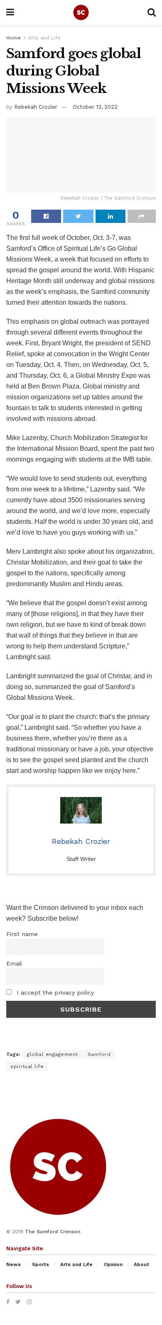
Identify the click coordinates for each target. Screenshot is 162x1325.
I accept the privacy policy (54, 992)
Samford (99, 1054)
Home (13, 38)
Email (14, 963)
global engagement (52, 1054)
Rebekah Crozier (35, 107)
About (141, 1264)
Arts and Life (44, 38)
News (13, 1264)
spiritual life (27, 1066)
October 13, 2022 (95, 107)
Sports (40, 1264)
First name (22, 934)
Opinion (113, 1264)
